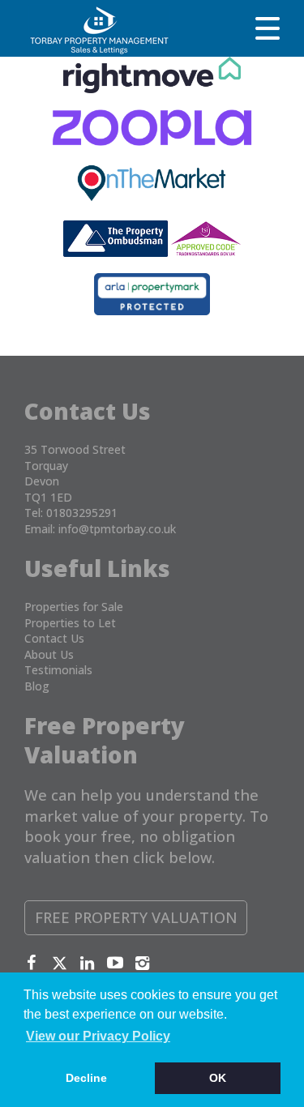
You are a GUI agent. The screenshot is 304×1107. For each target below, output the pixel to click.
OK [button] (217, 1077)
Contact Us (54, 638)
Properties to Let (70, 622)
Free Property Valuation (136, 917)
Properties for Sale (73, 606)
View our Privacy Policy (98, 1036)
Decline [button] (86, 1077)
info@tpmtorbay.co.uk (117, 528)
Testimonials (58, 669)
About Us (49, 654)
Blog (36, 686)
